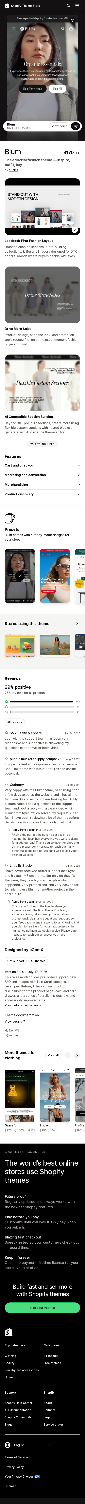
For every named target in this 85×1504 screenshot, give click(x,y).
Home (9, 1377)
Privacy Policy (14, 1467)
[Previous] (67, 623)
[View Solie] (55, 576)
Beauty (9, 1363)
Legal (47, 1417)
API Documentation (18, 1410)
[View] (20, 646)
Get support (15, 961)
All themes (38, 961)
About (48, 1403)
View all (53, 1055)
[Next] (77, 623)
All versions (33, 1005)
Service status (54, 1424)
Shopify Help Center (18, 1403)
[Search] (68, 5)
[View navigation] (77, 5)
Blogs (8, 1424)
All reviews (14, 722)
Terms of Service (16, 1457)
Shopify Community (18, 1417)
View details (13, 1005)
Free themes (52, 1363)
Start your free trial (42, 1307)
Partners (49, 1410)
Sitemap (10, 1486)
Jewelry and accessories (22, 1370)
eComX (13, 170)
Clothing (10, 1355)
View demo (59, 126)
